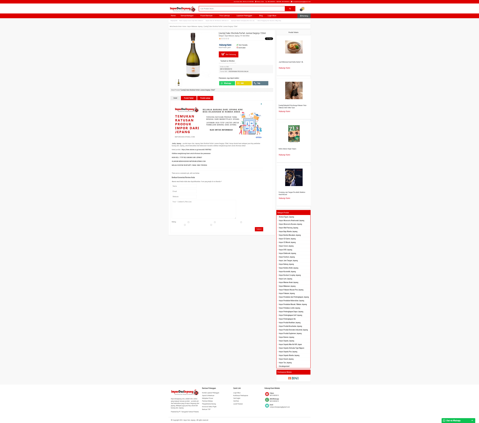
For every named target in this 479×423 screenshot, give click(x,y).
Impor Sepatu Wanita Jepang (289, 355)
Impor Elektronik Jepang (287, 253)
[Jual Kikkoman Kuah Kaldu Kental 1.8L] (294, 47)
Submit (259, 229)
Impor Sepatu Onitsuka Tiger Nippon (291, 348)
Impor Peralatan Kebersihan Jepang (291, 301)
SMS (242, 83)
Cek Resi (236, 401)
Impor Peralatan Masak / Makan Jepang (293, 304)
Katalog (305, 16)
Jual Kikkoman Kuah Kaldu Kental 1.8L (291, 62)
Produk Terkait (188, 98)
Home (173, 16)
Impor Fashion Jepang (287, 257)
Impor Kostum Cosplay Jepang (290, 275)
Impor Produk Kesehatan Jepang (290, 326)
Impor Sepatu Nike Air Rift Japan (290, 344)
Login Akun (272, 16)
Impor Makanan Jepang (194, 26)
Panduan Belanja (207, 401)
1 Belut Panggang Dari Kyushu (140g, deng (269, 20)
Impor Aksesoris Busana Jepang (290, 224)
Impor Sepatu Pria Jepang (288, 352)
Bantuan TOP (206, 409)
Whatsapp (227, 83)
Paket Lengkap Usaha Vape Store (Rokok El (191, 20)
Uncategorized (284, 366)
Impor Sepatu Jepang (286, 341)
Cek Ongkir (236, 398)
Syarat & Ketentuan (208, 395)
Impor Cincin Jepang (286, 246)
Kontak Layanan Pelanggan (210, 393)
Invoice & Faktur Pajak (209, 407)
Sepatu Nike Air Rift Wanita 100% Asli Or (217, 20)
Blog (261, 16)
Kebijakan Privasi (207, 398)
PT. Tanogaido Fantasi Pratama (189, 412)
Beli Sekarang (230, 54)
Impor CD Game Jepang (287, 239)
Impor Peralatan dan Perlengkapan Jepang (294, 297)
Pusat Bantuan (206, 16)
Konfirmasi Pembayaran (240, 395)
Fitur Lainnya (225, 16)
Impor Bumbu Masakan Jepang (290, 235)
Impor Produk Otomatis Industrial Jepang (293, 330)
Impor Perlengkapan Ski (287, 319)
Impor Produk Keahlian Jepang (289, 323)
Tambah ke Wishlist (227, 61)
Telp (258, 83)
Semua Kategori (187, 16)
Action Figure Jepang (286, 217)
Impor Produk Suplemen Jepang (290, 333)
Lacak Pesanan (238, 404)
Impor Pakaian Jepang (287, 293)
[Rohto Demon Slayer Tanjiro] (294, 134)
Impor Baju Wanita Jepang (288, 231)
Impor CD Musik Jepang (287, 242)
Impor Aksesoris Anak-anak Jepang (291, 220)
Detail (175, 98)
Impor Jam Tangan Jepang (288, 261)
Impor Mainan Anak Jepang (288, 282)
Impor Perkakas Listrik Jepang (289, 308)
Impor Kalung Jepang (286, 264)
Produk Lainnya (205, 98)
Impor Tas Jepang (285, 363)
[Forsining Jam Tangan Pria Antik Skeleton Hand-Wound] (294, 177)
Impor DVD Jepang (285, 250)
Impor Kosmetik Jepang (287, 272)
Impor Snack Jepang (286, 359)
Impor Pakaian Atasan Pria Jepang (291, 290)
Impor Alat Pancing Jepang (288, 228)
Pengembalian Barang (209, 404)
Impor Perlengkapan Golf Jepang (290, 315)
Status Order (260, 1)
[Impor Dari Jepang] (183, 11)
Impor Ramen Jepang (286, 337)
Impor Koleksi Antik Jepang (288, 268)
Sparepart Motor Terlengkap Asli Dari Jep (242, 20)
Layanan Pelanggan (245, 16)
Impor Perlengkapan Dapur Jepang (291, 312)
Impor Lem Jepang (285, 279)
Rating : (174, 222)
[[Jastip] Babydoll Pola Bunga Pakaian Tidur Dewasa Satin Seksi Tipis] (294, 90)
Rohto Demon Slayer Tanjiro (287, 149)
